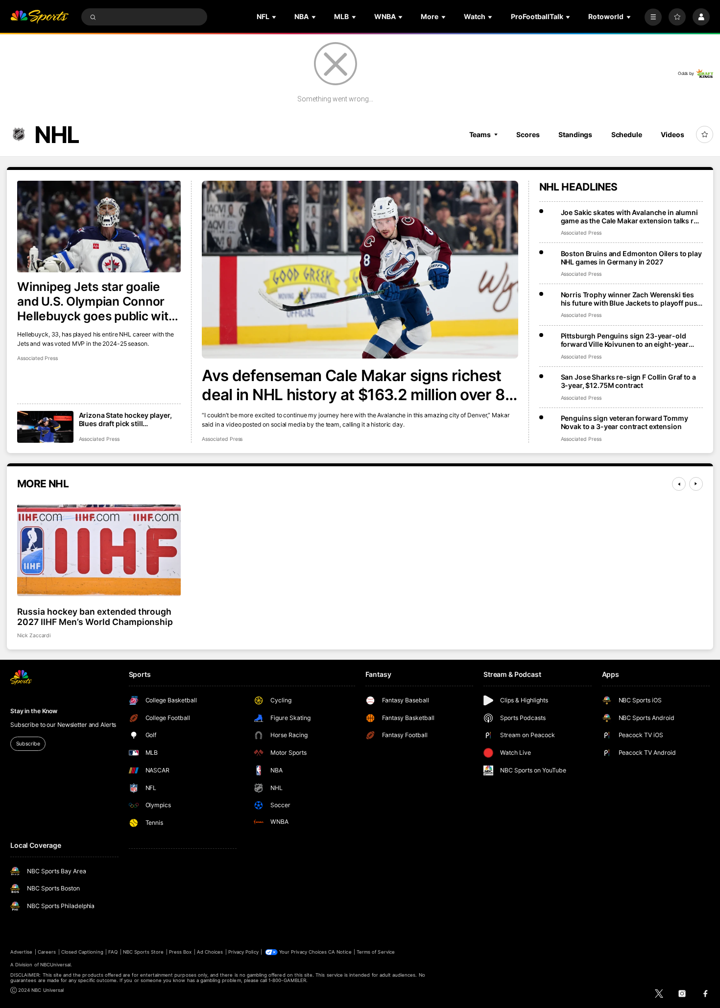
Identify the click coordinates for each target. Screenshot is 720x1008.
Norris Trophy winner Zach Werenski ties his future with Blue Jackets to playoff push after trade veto (631, 298)
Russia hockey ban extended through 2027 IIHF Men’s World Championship (95, 616)
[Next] (696, 484)
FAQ (113, 952)
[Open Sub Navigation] (275, 17)
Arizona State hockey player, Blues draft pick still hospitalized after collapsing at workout (129, 419)
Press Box (180, 952)
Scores (527, 134)
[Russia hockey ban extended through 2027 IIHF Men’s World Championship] (99, 550)
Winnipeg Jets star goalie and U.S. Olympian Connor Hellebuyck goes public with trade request (96, 301)
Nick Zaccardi (33, 635)
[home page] (39, 17)
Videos (672, 134)
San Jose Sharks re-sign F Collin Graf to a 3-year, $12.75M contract (628, 381)
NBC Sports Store (143, 952)
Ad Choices (210, 952)
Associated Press (222, 439)
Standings (575, 134)
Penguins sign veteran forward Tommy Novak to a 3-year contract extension (624, 422)
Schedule (626, 134)
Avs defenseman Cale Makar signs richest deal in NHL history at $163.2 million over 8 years (353, 385)
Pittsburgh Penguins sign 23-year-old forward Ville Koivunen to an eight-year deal (625, 340)
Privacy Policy (243, 952)
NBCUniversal (55, 964)
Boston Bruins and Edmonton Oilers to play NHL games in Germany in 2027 (631, 257)
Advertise (21, 952)
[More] (653, 16)
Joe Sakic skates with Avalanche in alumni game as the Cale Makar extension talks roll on (631, 216)
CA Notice (339, 952)
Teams (480, 134)
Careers (47, 952)
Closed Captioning (82, 952)
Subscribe (28, 744)
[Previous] (679, 484)
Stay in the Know (33, 711)
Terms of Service (376, 952)
